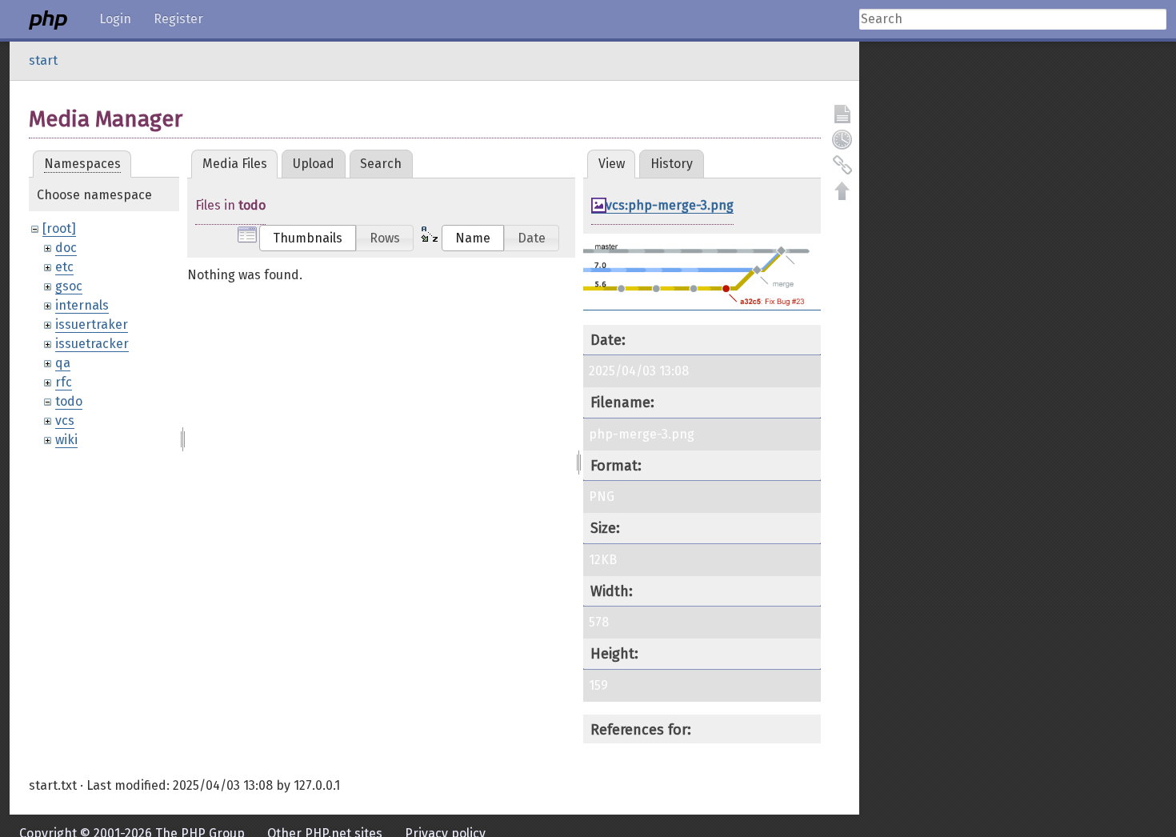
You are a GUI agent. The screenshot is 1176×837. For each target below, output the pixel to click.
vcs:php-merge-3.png (670, 205)
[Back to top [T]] (842, 190)
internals (82, 305)
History (671, 163)
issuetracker (92, 343)
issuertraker (91, 324)
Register (178, 18)
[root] (59, 228)
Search (381, 163)
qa (62, 362)
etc (64, 266)
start (43, 60)
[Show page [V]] (842, 113)
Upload (313, 163)
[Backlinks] (842, 165)
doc (66, 247)
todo (68, 401)
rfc (63, 382)
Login (115, 18)
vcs (64, 420)
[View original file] (702, 302)
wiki (66, 439)
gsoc (68, 286)
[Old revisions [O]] (842, 139)
